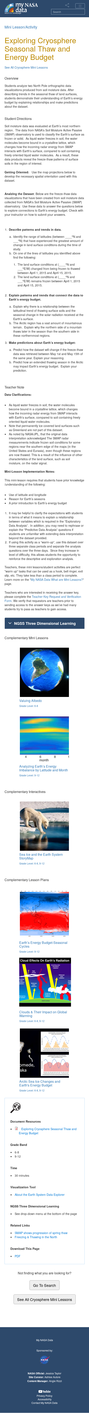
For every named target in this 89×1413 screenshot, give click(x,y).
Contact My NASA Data (44, 1402)
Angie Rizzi (55, 1381)
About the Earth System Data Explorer (40, 1194)
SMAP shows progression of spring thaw (41, 1233)
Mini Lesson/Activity (21, 27)
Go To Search (44, 1285)
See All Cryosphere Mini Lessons (26, 67)
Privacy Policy (44, 1395)
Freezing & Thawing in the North (36, 1237)
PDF (17, 1256)
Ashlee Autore (52, 1377)
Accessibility (45, 1399)
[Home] (21, 8)
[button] (44, 1391)
